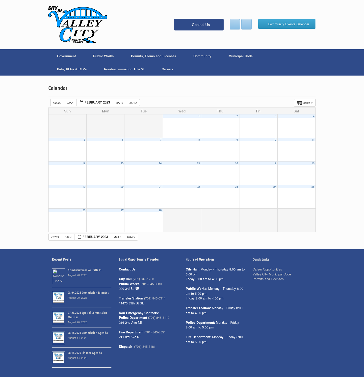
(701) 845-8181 (145, 346)
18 (313, 163)
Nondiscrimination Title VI (124, 69)
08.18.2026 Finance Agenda (85, 353)
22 (198, 186)
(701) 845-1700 (143, 278)
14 (160, 163)
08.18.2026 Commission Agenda (88, 333)
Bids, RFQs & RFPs (72, 69)
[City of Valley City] (77, 24)
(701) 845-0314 (154, 298)
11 (313, 139)
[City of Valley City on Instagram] (246, 24)
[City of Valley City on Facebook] (235, 24)
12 (83, 163)
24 (274, 186)
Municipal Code (241, 56)
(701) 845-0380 (151, 283)
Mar (119, 103)
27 (122, 210)
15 (198, 163)
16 (236, 163)
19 (83, 186)
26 (83, 210)
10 (274, 139)
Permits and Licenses (268, 278)
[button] (308, 62)
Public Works (103, 56)
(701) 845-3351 (155, 332)
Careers (167, 69)
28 (160, 210)
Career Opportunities (267, 269)
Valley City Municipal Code (272, 274)
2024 (132, 103)
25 (313, 186)
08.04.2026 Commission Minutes (88, 293)
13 (122, 163)
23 (236, 186)
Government (66, 56)
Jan (71, 103)
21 (160, 186)
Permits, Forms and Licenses (153, 56)
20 (122, 186)
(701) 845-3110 (158, 317)
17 (274, 163)
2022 (58, 103)
